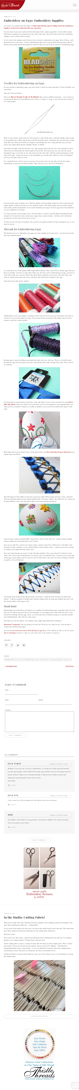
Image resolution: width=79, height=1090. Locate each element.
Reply (14, 785)
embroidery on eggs (13, 659)
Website (41, 700)
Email (6, 700)
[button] (75, 4)
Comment (8, 710)
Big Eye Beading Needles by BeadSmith (25, 97)
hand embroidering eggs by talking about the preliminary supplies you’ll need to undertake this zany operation (39, 27)
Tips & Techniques (10, 633)
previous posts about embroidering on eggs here (29, 630)
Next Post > (70, 666)
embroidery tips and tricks (36, 659)
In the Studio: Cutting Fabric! (24, 917)
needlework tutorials (61, 659)
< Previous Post (10, 666)
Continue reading (53, 1016)
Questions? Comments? (12, 624)
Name (6, 690)
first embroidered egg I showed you (58, 452)
